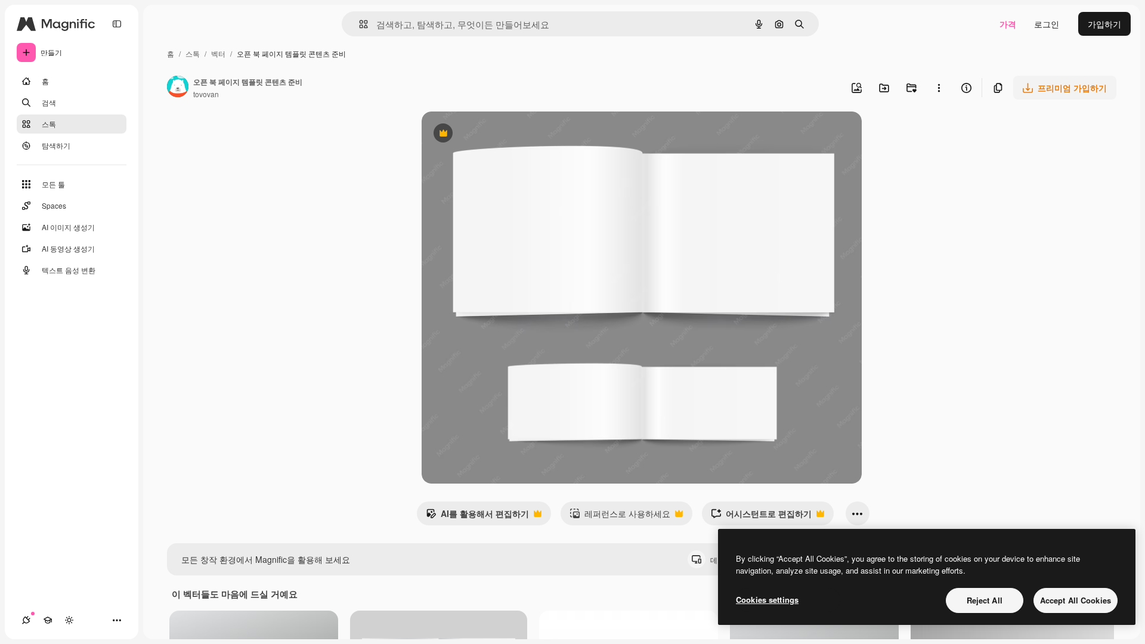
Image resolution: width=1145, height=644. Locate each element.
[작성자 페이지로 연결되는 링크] (177, 88)
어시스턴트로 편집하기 (761, 516)
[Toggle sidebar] (116, 23)
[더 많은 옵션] (939, 88)
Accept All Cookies (1075, 600)
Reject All (984, 600)
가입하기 (1104, 24)
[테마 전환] (69, 620)
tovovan (206, 94)
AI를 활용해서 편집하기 (477, 516)
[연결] (26, 620)
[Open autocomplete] (358, 24)
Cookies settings (767, 599)
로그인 (1046, 24)
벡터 (218, 53)
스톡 (192, 53)
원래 (490, 134)
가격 (1007, 24)
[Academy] (47, 620)
